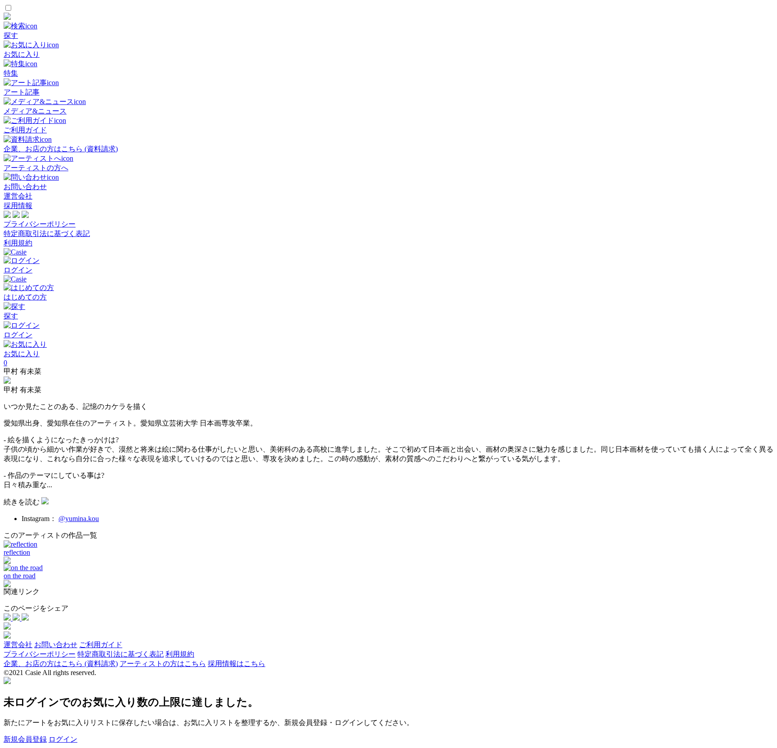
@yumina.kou (78, 518)
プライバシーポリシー (40, 224)
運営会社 (18, 196)
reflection (17, 552)
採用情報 (18, 205)
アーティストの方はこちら (163, 663)
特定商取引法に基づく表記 (47, 233)
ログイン (63, 739)
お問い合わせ (55, 644)
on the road (20, 576)
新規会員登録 (25, 739)
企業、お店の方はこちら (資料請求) (61, 663)
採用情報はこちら (236, 663)
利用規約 (18, 243)
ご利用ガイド (100, 644)
